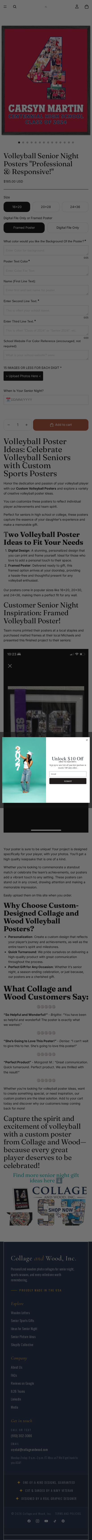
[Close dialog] (87, 740)
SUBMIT (68, 781)
